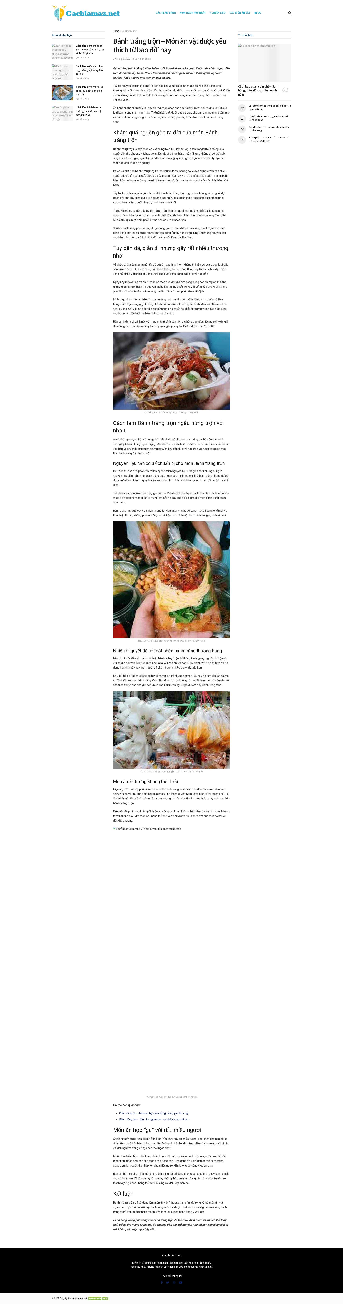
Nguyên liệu (217, 12)
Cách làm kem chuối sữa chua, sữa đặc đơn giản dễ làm (89, 90)
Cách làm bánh (166, 12)
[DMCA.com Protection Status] (98, 1298)
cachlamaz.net (79, 1298)
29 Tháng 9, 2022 (121, 58)
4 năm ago (83, 58)
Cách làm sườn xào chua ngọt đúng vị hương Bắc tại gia (89, 70)
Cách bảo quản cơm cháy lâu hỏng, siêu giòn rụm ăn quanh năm (257, 90)
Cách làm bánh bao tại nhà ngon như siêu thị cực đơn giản (89, 111)
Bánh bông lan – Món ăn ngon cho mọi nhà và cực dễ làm (154, 1119)
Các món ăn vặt (239, 12)
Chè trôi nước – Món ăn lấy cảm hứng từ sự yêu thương (153, 1113)
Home (116, 31)
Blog (257, 12)
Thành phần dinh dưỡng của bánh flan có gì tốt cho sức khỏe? (269, 139)
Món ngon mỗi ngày (193, 12)
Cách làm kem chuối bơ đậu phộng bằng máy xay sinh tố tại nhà (90, 49)
